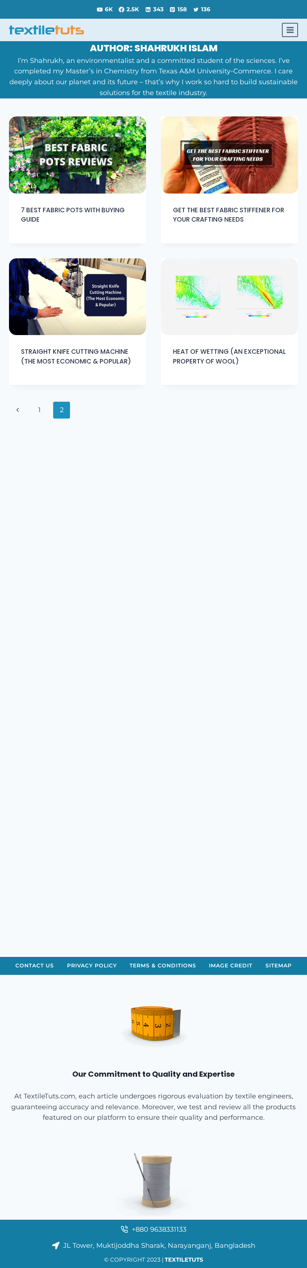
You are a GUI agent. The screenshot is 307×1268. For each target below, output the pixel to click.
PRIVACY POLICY (92, 965)
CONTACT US (34, 965)
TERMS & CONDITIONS (163, 965)
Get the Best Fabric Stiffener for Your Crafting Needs (228, 215)
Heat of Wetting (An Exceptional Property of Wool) (229, 356)
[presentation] (77, 155)
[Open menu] (290, 30)
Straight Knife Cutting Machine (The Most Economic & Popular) (76, 356)
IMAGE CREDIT (230, 965)
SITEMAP (278, 965)
